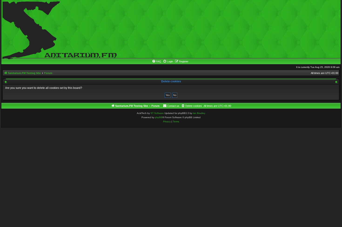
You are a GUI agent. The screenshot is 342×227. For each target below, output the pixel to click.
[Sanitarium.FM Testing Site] (58, 29)
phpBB (158, 117)
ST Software (157, 113)
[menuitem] (156, 61)
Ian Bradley (199, 113)
